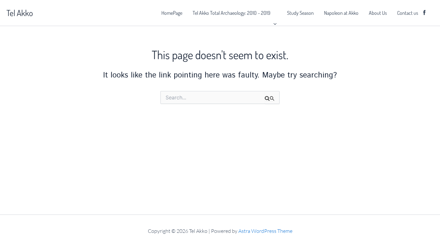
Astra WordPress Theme (265, 231)
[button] (273, 13)
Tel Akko (19, 12)
